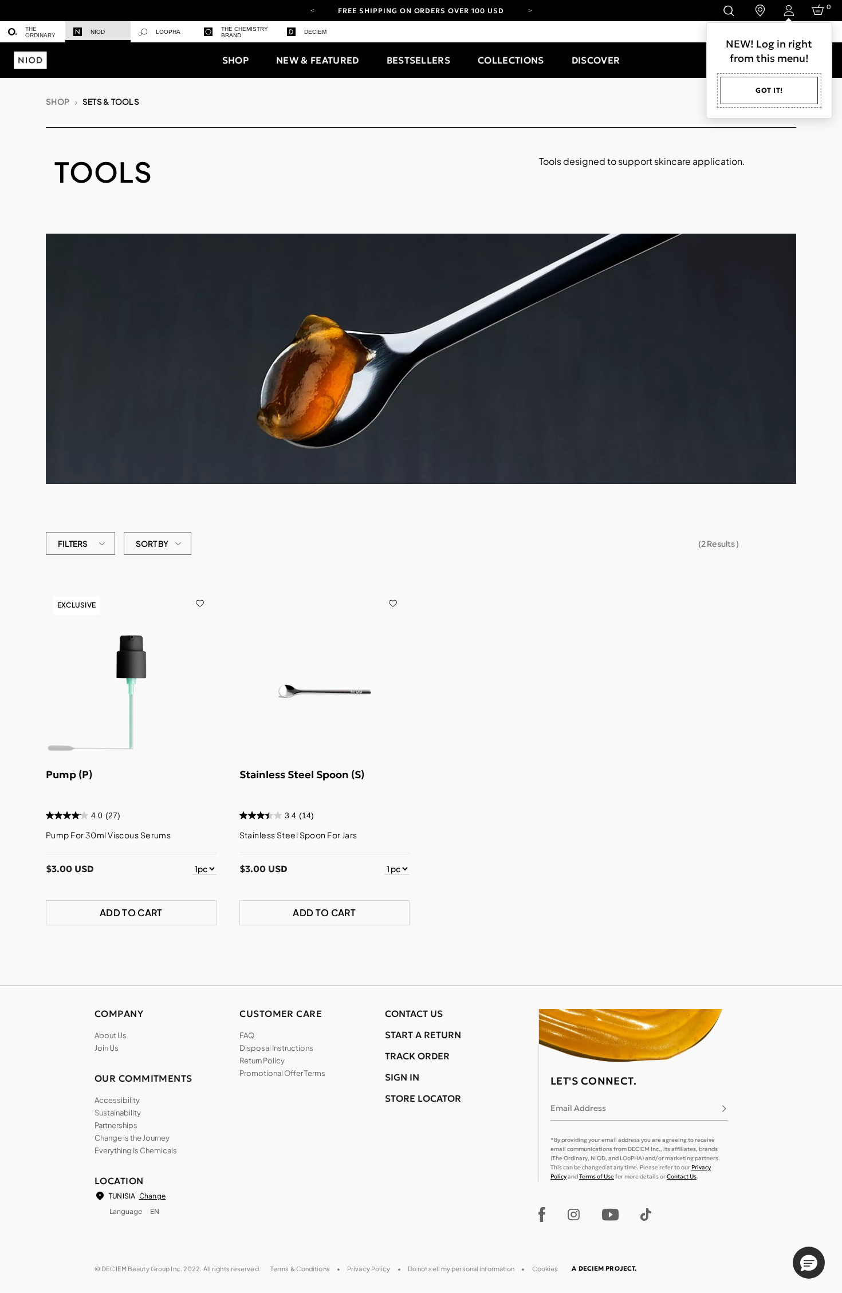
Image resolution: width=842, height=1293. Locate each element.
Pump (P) (69, 774)
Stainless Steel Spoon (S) (301, 774)
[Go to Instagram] (574, 1214)
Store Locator (423, 1098)
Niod (98, 32)
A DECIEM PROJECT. (604, 1268)
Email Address (578, 1108)
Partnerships (116, 1125)
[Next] (530, 9)
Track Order (417, 1056)
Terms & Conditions (300, 1268)
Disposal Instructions (276, 1047)
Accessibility (117, 1100)
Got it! (769, 90)
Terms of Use (596, 1176)
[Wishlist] (199, 595)
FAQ (246, 1035)
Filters (73, 543)
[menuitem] (32, 31)
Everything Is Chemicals (136, 1150)
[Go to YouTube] (610, 1214)
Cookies (545, 1268)
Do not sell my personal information (461, 1268)
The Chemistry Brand (244, 32)
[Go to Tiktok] (645, 1214)
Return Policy (262, 1060)
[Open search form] (728, 10)
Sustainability (118, 1112)
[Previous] (312, 9)
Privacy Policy (369, 1268)
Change (152, 1196)
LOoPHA (168, 32)
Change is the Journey (132, 1137)
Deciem (315, 32)
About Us (111, 1035)
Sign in (402, 1077)
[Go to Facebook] (542, 1214)
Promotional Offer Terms (282, 1073)
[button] (235, 60)
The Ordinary (40, 32)
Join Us (107, 1047)
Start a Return (423, 1034)
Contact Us (682, 1176)
